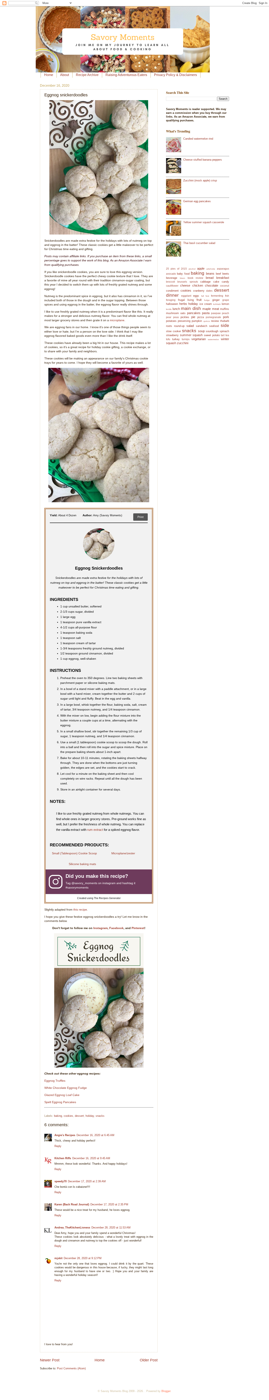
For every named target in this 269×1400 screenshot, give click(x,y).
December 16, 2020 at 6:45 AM (95, 1135)
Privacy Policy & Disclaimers (175, 75)
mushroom (172, 313)
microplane (117, 320)
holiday (90, 1115)
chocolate (211, 285)
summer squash (191, 335)
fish (227, 296)
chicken (197, 285)
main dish (191, 308)
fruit (199, 299)
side (225, 325)
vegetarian (198, 339)
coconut (224, 285)
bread (210, 277)
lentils (168, 309)
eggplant (186, 296)
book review (195, 278)
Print (140, 517)
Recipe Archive (87, 75)
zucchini (182, 343)
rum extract (95, 829)
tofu (168, 339)
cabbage (205, 281)
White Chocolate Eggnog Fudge (65, 1087)
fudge (207, 300)
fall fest (205, 296)
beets (225, 273)
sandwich (201, 326)
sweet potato (212, 335)
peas (176, 317)
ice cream (205, 303)
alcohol (192, 269)
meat (215, 309)
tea (227, 335)
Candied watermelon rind (198, 138)
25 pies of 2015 (176, 268)
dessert (79, 1115)
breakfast (222, 277)
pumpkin (197, 320)
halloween (172, 303)
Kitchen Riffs (62, 1158)
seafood (214, 326)
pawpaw (216, 313)
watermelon (213, 339)
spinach (224, 331)
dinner (172, 295)
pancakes (193, 313)
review (215, 320)
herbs (183, 303)
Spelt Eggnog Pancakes (60, 1102)
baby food (183, 273)
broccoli (170, 282)
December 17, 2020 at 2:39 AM (87, 1181)
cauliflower (172, 285)
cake (216, 281)
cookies (68, 1115)
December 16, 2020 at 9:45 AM (91, 1158)
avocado (171, 274)
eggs (196, 295)
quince (206, 321)
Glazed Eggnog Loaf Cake (61, 1095)
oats (183, 313)
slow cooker (173, 331)
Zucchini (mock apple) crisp (200, 180)
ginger (216, 299)
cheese (185, 285)
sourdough (212, 331)
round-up (179, 326)
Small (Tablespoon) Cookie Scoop (74, 853)
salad (190, 326)
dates (209, 291)
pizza (200, 317)
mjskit (58, 1258)
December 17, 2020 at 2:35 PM (109, 1204)
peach (225, 313)
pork (226, 317)
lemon (225, 303)
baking (58, 1115)
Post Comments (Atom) (71, 1368)
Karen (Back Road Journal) (71, 1204)
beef (218, 273)
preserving (184, 320)
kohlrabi (217, 304)
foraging (170, 300)
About (64, 75)
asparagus (223, 268)
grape (225, 300)
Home (48, 75)
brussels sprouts (187, 282)
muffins (224, 309)
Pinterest (138, 928)
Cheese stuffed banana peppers (202, 159)
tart (222, 335)
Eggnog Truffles (54, 1080)
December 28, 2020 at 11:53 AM (111, 1227)
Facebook (116, 928)
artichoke (210, 269)
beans (210, 273)
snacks (100, 1115)
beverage (171, 277)
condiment (172, 290)
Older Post (149, 1360)
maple (206, 309)
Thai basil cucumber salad (199, 243)
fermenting (217, 296)
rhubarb (224, 320)
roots (169, 326)
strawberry (172, 335)
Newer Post (49, 1360)
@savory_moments (84, 883)
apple (200, 268)
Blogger (165, 1391)
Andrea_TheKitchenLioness (72, 1227)
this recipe (80, 909)
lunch (176, 309)
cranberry (198, 290)
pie (193, 317)
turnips (186, 339)
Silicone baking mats (82, 864)
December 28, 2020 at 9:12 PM (83, 1258)
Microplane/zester (123, 853)
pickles (185, 317)
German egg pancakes (197, 201)
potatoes (171, 320)
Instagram (100, 928)
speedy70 (60, 1181)
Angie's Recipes (64, 1135)
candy (225, 281)
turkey (176, 339)
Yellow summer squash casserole (203, 222)
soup (201, 331)
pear (168, 317)
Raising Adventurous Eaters (126, 75)
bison (182, 278)
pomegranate (213, 317)
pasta (206, 313)
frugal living (186, 299)
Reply (57, 1146)
